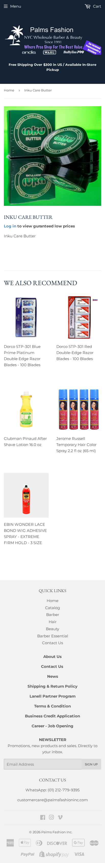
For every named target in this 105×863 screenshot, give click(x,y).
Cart (96, 6)
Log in (10, 226)
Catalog (52, 607)
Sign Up (91, 764)
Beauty (52, 628)
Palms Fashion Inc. (56, 832)
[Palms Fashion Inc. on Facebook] (42, 817)
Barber (52, 614)
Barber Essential (52, 636)
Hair (53, 621)
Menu (15, 6)
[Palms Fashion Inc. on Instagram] (51, 817)
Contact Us (52, 642)
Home (9, 90)
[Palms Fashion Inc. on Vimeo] (60, 817)
